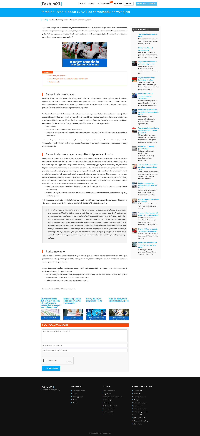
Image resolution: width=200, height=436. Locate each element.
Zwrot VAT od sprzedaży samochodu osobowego (148, 230)
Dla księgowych (104, 4)
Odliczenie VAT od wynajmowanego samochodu (145, 96)
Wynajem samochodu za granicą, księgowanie (147, 62)
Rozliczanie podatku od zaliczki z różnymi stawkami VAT (72, 301)
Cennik (91, 4)
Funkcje (82, 4)
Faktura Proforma (140, 397)
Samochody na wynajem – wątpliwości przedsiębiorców (68, 79)
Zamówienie (138, 424)
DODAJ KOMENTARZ (51, 368)
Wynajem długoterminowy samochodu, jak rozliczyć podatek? (148, 130)
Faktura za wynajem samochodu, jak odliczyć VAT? (147, 185)
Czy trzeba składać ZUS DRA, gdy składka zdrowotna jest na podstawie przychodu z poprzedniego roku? (50, 303)
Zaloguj (128, 3)
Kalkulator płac (108, 400)
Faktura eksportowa (140, 412)
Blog (46, 20)
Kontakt (118, 4)
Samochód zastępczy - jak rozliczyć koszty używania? (148, 214)
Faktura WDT (138, 415)
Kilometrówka (107, 403)
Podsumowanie (54, 82)
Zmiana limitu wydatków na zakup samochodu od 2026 (148, 167)
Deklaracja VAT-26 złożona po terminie (148, 200)
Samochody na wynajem (57, 76)
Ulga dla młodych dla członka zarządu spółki (119, 300)
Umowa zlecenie (108, 415)
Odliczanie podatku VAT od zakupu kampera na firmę (147, 245)
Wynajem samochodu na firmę (147, 35)
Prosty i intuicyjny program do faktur (94, 300)
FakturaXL (47, 387)
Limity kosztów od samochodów (145, 49)
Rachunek (137, 394)
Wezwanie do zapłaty (141, 421)
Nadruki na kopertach (110, 406)
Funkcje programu (79, 391)
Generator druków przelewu (112, 397)
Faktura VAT (138, 391)
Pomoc (75, 400)
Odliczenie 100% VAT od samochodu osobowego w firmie (148, 112)
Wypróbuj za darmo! (146, 3)
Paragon (136, 400)
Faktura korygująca (140, 403)
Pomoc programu (109, 409)
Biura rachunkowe (109, 391)
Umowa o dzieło (108, 412)
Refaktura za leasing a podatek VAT (146, 147)
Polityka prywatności (105, 433)
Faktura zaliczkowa (140, 409)
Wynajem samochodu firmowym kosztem (146, 79)
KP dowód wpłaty (140, 418)
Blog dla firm (107, 394)
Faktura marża (138, 406)
